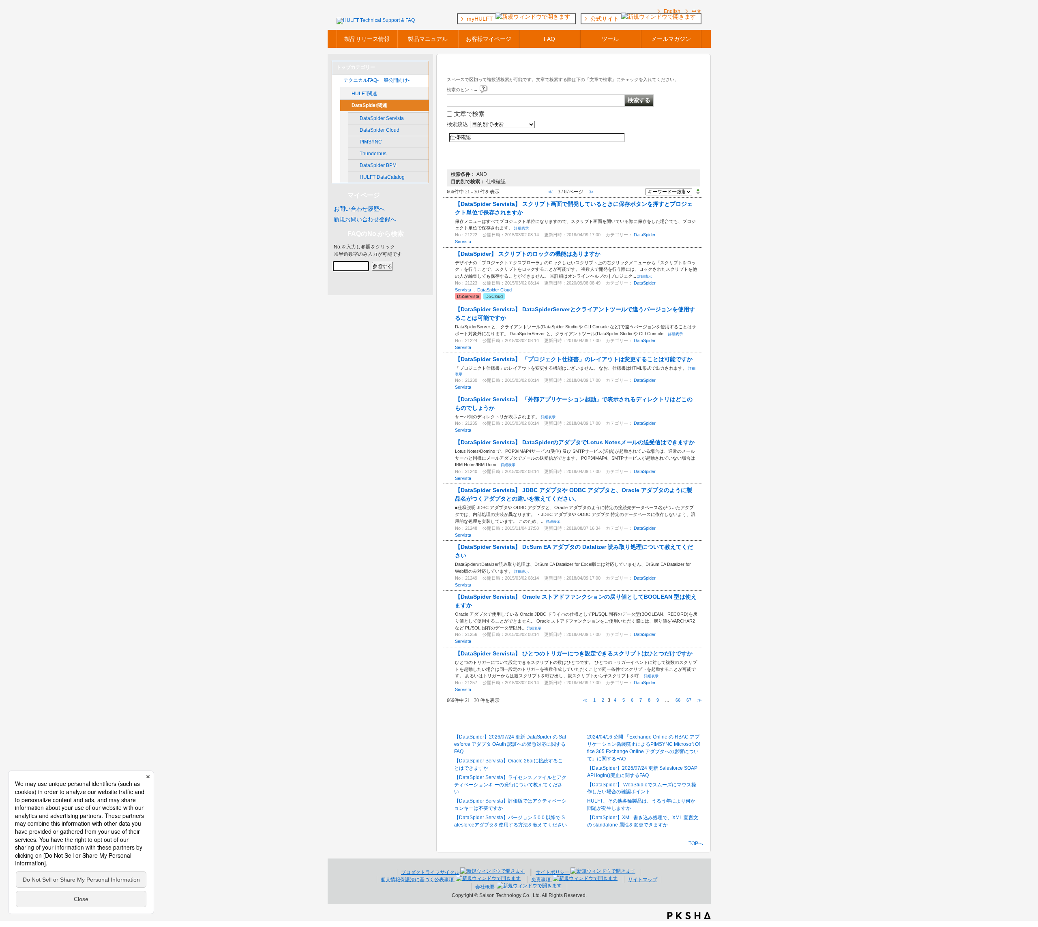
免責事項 (541, 879)
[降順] (698, 193)
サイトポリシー (553, 872)
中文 (696, 11)
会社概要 (485, 887)
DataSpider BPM (378, 165)
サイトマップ (642, 879)
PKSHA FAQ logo (689, 915)
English (672, 11)
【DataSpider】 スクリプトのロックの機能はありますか (527, 253)
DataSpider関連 (369, 105)
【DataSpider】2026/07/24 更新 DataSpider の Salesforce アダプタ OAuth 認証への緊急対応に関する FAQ (510, 744)
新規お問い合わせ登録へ (365, 219)
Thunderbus (373, 153)
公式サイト (605, 18)
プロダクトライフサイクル (430, 872)
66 (678, 700)
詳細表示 (521, 228)
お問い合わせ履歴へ (359, 209)
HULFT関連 (364, 93)
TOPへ (695, 843)
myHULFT (481, 18)
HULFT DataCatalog (382, 177)
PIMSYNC (371, 142)
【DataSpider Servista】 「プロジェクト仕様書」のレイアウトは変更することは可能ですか (574, 359)
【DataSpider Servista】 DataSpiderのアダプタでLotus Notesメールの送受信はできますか (575, 442)
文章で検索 (469, 113)
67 (688, 700)
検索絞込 (457, 124)
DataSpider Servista (382, 118)
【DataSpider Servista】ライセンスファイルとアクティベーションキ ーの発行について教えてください (510, 785)
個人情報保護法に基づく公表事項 (418, 879)
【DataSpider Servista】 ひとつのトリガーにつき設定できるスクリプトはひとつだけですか (574, 653)
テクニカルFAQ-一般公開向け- (376, 80)
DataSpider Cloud (379, 130)
